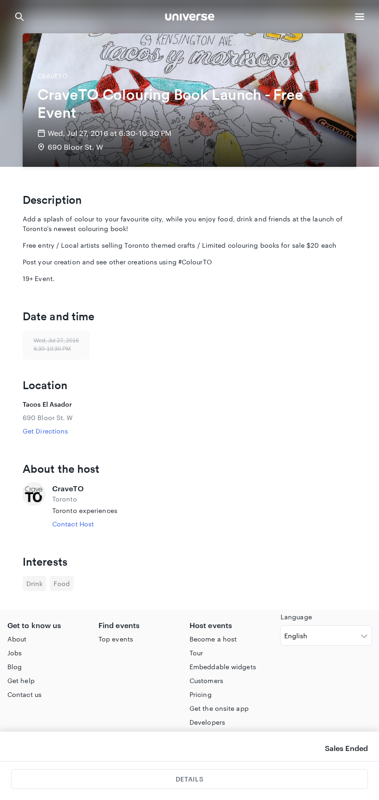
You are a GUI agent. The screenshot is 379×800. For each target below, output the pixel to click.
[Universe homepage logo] (189, 18)
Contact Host (73, 524)
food (62, 583)
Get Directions (45, 431)
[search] (19, 16)
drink (34, 583)
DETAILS (189, 779)
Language (296, 617)
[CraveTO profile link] (34, 506)
